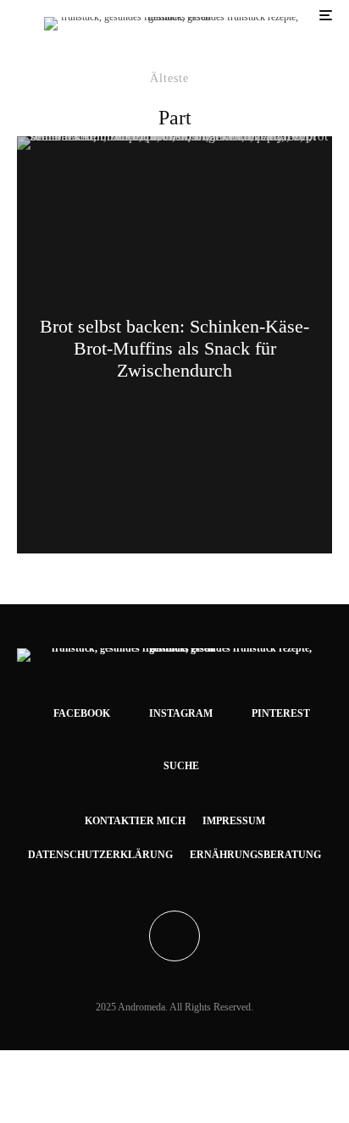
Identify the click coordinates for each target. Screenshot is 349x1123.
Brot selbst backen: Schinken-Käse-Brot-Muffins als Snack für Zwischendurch (174, 349)
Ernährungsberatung (255, 855)
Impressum (233, 821)
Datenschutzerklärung (100, 855)
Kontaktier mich (135, 821)
